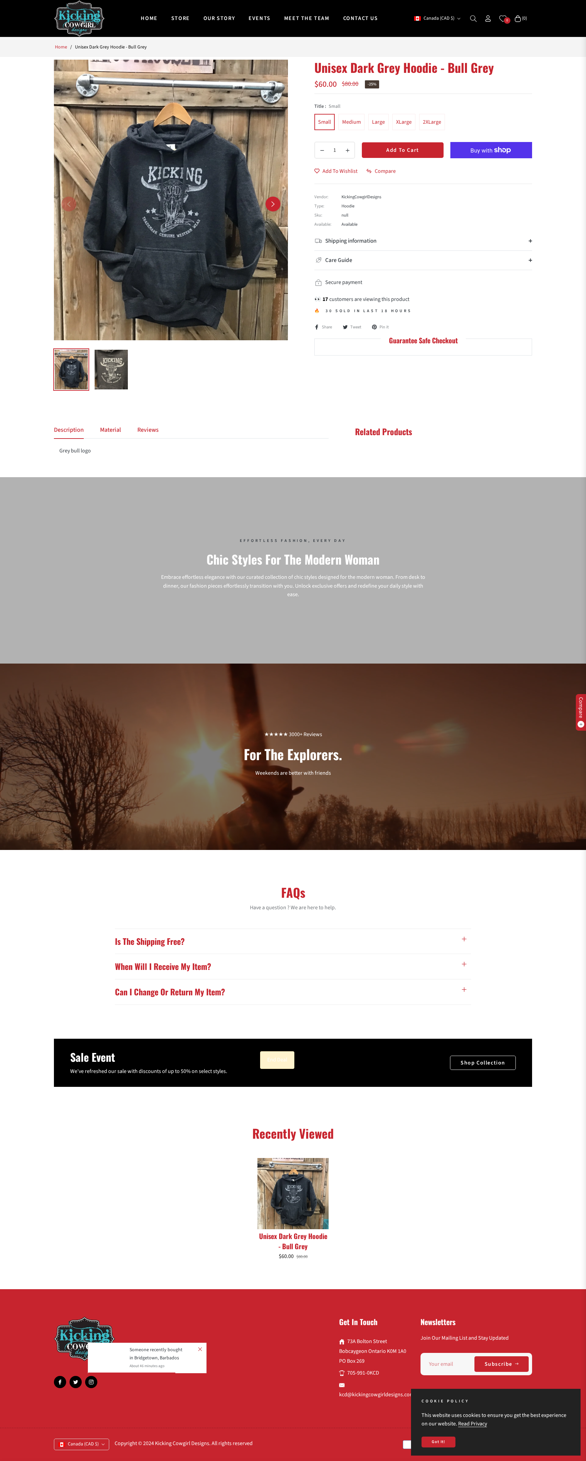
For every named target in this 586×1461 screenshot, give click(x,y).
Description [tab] (69, 430)
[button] (473, 18)
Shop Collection (483, 1063)
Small (324, 122)
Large (378, 122)
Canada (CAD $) (439, 18)
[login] (488, 18)
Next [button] (273, 204)
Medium (351, 122)
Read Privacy (472, 1423)
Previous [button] (68, 204)
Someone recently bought (156, 1349)
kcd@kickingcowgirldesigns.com (376, 1394)
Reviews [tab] (148, 430)
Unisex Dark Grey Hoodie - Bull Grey (293, 1241)
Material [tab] (110, 430)
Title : (327, 106)
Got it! (438, 1442)
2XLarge (432, 122)
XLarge (404, 122)
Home (61, 47)
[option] (171, 200)
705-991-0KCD (363, 1373)
